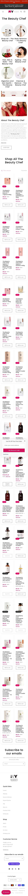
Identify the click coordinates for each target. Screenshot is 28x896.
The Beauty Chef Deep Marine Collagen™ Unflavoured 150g (20, 194)
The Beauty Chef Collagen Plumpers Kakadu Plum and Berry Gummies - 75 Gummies (7, 656)
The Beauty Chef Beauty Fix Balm (20, 544)
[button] (3, 11)
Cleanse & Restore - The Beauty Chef (21, 83)
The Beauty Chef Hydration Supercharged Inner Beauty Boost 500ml (7, 508)
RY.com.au (8, 888)
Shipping (5, 794)
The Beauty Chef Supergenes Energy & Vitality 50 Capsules (19, 619)
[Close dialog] (24, 441)
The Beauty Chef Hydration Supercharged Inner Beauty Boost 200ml (7, 545)
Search (4, 823)
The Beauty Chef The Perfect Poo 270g (19, 404)
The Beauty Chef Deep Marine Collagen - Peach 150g (6, 618)
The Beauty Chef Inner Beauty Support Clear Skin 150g (7, 335)
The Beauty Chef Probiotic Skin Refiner (7, 579)
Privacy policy (22, 888)
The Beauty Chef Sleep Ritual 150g (19, 334)
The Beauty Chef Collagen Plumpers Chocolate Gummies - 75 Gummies (7, 693)
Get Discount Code (14, 450)
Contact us (5, 849)
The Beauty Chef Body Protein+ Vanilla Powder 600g (20, 369)
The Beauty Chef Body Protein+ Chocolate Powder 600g (7, 369)
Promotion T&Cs (6, 810)
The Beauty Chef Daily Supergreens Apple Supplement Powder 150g (7, 405)
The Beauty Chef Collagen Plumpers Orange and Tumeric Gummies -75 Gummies (20, 656)
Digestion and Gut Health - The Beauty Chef (7, 84)
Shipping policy (22, 890)
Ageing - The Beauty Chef (20, 61)
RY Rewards (5, 814)
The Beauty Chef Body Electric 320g (7, 300)
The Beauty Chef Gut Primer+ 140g (20, 228)
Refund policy (14, 890)
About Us (5, 807)
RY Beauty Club (6, 833)
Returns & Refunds (7, 797)
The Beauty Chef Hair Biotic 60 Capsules (19, 301)
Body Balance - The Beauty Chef (21, 41)
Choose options (7, 484)
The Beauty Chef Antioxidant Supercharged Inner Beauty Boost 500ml (20, 473)
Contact (4, 790)
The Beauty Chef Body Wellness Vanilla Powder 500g (20, 692)
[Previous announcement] (2, 6)
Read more (3, 142)
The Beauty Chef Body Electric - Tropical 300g (7, 192)
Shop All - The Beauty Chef (7, 40)
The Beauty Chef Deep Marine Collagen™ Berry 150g (6, 229)
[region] (14, 2)
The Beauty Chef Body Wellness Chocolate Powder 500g (7, 728)
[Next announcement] (25, 6)
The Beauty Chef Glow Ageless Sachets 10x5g (20, 263)
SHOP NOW (6, 147)
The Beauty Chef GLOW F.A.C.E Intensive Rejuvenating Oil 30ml (20, 581)
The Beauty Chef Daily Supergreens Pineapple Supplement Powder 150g (20, 729)
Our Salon (5, 830)
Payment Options (7, 800)
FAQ (4, 804)
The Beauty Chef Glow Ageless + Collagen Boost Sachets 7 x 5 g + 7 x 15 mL (7, 265)
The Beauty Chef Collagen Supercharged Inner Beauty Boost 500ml (20, 508)
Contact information (19, 892)
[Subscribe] (23, 764)
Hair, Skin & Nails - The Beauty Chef (7, 62)
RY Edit (4, 827)
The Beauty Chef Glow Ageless (6, 471)
